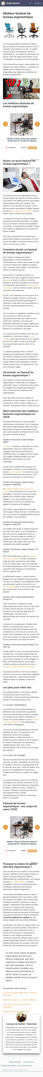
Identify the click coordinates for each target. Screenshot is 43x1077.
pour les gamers (15, 472)
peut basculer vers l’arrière (21, 211)
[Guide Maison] (3, 3)
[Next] (37, 124)
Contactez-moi (28, 1062)
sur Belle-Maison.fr (18, 882)
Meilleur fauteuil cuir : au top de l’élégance (20, 1000)
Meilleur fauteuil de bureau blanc (16, 1011)
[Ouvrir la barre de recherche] (30, 3)
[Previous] (5, 124)
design (8, 280)
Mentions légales (15, 1062)
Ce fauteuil (7, 446)
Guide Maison (13, 3)
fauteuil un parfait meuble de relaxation (19, 667)
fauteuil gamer (9, 587)
